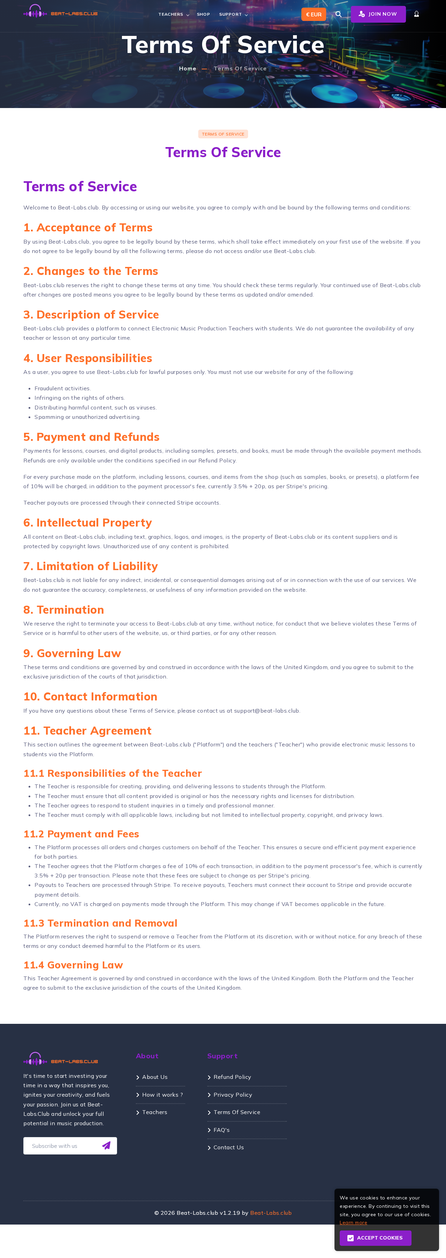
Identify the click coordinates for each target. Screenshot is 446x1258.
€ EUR (314, 14)
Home (188, 68)
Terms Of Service (240, 68)
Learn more (353, 1222)
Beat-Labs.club (271, 1212)
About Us (155, 1076)
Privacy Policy (233, 1094)
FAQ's (222, 1129)
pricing (300, 875)
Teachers (170, 14)
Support (230, 14)
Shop (203, 14)
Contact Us (229, 1147)
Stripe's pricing (307, 486)
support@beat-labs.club (266, 710)
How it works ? (162, 1094)
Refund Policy (217, 460)
